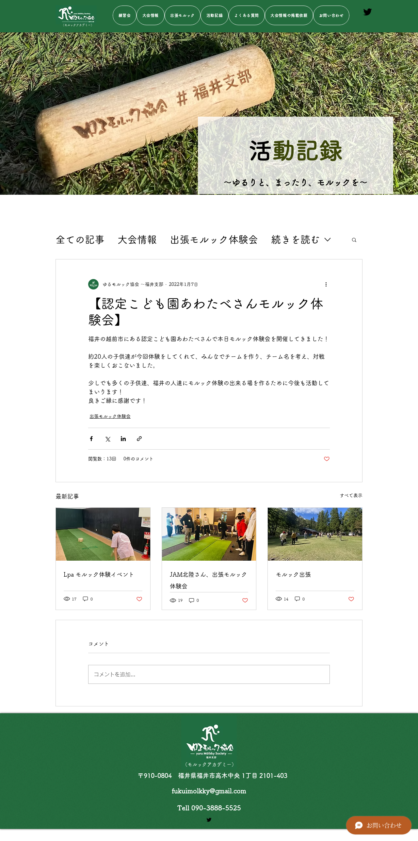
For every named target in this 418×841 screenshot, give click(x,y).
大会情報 (137, 239)
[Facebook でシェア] (91, 439)
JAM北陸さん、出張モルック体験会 (208, 580)
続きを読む (295, 239)
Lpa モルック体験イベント (99, 574)
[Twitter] (367, 12)
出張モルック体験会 (214, 239)
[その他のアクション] (326, 284)
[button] (354, 239)
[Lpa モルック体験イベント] (103, 534)
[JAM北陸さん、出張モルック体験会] (209, 534)
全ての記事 (80, 239)
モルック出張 (293, 574)
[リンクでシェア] (139, 439)
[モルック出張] (315, 534)
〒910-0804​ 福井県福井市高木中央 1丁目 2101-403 (212, 775)
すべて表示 (351, 495)
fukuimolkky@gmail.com (209, 790)
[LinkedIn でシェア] (123, 439)
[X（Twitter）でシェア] (107, 439)
